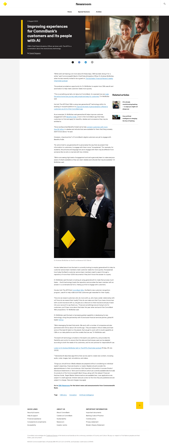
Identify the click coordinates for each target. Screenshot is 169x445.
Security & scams (33, 412)
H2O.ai (61, 320)
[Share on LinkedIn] (86, 62)
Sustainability (61, 419)
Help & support (32, 415)
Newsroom (83, 4)
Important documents (93, 412)
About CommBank (63, 412)
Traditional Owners (52, 435)
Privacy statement (92, 422)
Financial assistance (34, 419)
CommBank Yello (78, 290)
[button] (164, 4)
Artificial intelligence (86, 395)
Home (69, 12)
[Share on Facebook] (79, 62)
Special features (84, 12)
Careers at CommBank (64, 415)
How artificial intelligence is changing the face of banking (130, 118)
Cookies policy (91, 419)
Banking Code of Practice (94, 415)
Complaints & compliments (36, 422)
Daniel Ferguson (35, 53)
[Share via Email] (92, 62)
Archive (99, 12)
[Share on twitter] (73, 62)
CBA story (63, 395)
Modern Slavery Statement (95, 425)
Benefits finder (71, 117)
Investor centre (62, 425)
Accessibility (31, 425)
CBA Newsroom (64, 385)
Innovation (73, 395)
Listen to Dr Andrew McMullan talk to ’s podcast (77, 348)
